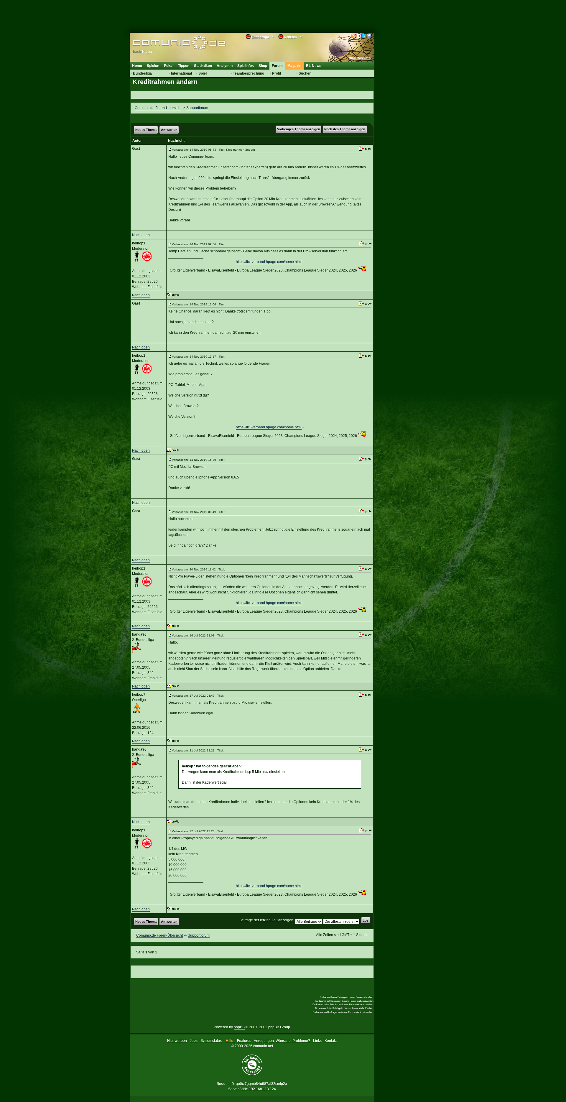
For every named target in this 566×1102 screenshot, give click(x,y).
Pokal (168, 66)
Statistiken (203, 66)
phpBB (239, 1027)
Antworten (169, 129)
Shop (263, 66)
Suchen (305, 73)
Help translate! (360, 58)
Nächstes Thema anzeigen (344, 129)
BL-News (313, 66)
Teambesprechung (248, 73)
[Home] (170, 43)
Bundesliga (142, 73)
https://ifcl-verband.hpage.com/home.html (269, 262)
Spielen (153, 66)
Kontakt (331, 1041)
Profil (276, 73)
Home (137, 66)
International (181, 73)
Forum (277, 66)
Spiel (202, 73)
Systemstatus (211, 1041)
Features (244, 1041)
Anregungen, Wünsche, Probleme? (282, 1041)
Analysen (225, 66)
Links (317, 1041)
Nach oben (141, 235)
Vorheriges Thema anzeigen (298, 129)
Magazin (294, 66)
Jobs (194, 1041)
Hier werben (177, 1041)
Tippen (183, 66)
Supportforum (197, 108)
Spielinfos (245, 66)
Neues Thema (146, 129)
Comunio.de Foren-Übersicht (158, 108)
